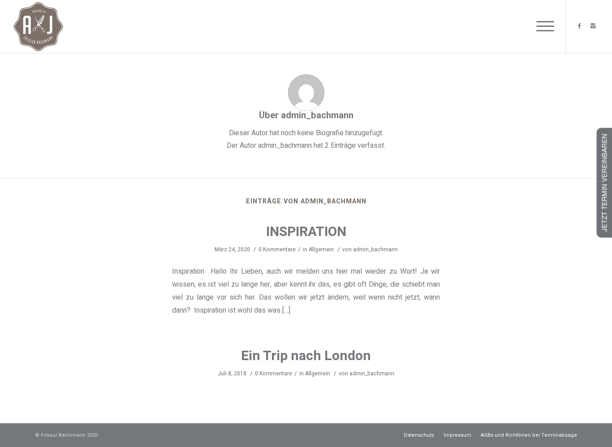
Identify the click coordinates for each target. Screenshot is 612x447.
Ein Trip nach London (306, 356)
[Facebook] (579, 26)
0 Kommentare (277, 249)
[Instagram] (593, 26)
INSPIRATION (306, 232)
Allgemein (321, 249)
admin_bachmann (375, 249)
